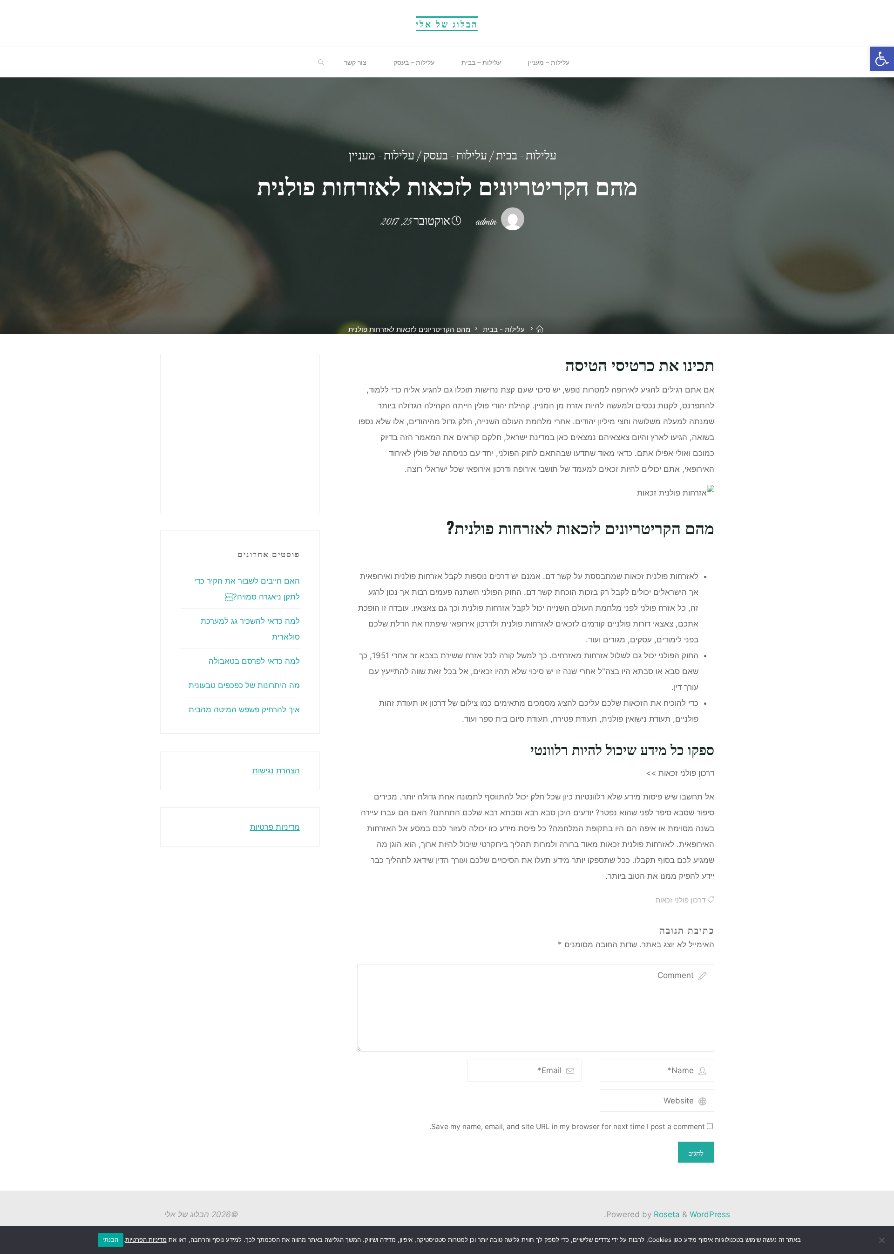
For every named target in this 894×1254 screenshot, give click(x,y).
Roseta (665, 1214)
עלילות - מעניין (381, 157)
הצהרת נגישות (276, 770)
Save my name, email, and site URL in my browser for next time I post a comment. (567, 1126)
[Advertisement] (150, 431)
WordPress (710, 1214)
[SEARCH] (321, 62)
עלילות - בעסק (455, 157)
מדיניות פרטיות (275, 827)
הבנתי (110, 1239)
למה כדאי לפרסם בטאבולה (254, 661)
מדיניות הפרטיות (146, 1239)
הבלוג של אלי (447, 23)
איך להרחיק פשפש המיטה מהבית (244, 709)
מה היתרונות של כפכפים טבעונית (244, 685)
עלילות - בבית (526, 157)
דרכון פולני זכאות (680, 900)
